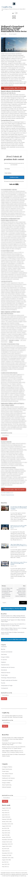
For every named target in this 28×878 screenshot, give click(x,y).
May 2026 (4, 812)
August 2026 (5, 808)
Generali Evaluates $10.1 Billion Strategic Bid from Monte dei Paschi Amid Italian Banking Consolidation (19, 508)
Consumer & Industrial (7, 780)
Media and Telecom (5, 672)
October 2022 (5, 855)
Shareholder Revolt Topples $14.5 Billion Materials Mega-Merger (12, 743)
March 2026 (5, 817)
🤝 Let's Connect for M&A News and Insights (13, 639)
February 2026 (5, 819)
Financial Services (10, 495)
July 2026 (4, 810)
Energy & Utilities (5, 657)
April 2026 (4, 815)
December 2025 (6, 824)
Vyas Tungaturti (13, 34)
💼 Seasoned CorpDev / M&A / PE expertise (13, 88)
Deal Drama (4, 654)
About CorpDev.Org (6, 785)
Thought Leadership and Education (9, 680)
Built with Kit (14, 184)
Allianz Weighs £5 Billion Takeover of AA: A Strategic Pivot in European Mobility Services (19, 545)
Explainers (3, 662)
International (4, 670)
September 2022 (6, 857)
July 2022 (4, 862)
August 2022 (5, 860)
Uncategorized (4, 688)
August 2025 (5, 826)
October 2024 (5, 842)
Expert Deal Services (7, 769)
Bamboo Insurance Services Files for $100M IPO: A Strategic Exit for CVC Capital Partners (19, 527)
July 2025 (4, 828)
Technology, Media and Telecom (8, 678)
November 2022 (6, 853)
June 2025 (4, 830)
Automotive (4, 646)
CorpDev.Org (7, 7)
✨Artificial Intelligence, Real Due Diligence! (13, 608)
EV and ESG (4, 659)
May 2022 (4, 866)
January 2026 (5, 821)
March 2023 (5, 851)
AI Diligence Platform (7, 767)
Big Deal (3, 649)
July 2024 (4, 848)
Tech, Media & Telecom (7, 773)
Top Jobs (3, 683)
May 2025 (4, 833)
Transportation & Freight (6, 685)
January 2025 (5, 837)
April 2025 (4, 835)
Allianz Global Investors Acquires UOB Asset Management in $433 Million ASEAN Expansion (19, 563)
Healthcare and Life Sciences (8, 667)
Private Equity (4, 675)
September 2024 (6, 844)
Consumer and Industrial (6, 652)
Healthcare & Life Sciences (8, 778)
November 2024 (6, 839)
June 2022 (4, 864)
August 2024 (5, 846)
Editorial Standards (6, 787)
